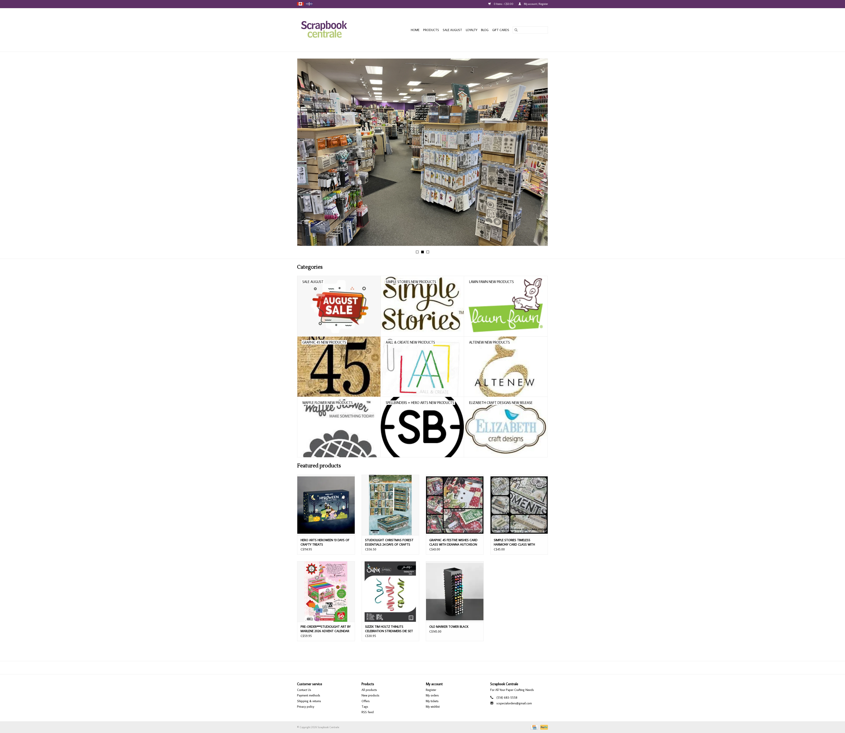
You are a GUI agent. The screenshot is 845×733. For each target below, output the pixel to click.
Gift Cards (500, 30)
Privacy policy (305, 707)
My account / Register (535, 4)
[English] (300, 4)
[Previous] (306, 153)
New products (370, 695)
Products (431, 30)
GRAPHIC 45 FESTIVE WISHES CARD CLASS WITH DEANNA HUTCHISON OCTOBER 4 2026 (453, 542)
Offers (366, 701)
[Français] (309, 4)
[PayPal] (543, 727)
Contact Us (304, 690)
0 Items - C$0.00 (503, 4)
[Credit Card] (534, 727)
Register (431, 690)
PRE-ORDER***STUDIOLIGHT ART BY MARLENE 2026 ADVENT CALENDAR (326, 629)
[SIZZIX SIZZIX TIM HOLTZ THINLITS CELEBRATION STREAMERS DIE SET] (390, 591)
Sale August (452, 30)
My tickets (432, 701)
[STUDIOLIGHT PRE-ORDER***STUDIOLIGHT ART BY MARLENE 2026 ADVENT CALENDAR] (326, 591)
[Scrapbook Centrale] (332, 30)
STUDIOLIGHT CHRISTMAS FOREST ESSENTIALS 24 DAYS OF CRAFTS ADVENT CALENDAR (389, 542)
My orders (432, 695)
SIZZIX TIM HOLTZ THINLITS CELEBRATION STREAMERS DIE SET (389, 629)
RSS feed (368, 712)
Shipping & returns (309, 701)
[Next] (539, 153)
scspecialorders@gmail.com (514, 703)
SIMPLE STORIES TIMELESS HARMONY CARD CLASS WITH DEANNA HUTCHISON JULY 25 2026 (518, 542)
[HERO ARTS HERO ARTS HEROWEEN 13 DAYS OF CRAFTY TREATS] (326, 505)
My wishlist (433, 707)
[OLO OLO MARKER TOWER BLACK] (455, 591)
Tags (365, 707)
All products (369, 690)
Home (415, 30)
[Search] (516, 29)
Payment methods (308, 695)
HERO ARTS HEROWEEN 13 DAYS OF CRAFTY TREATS (325, 542)
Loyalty (471, 30)
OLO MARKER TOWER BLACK (448, 627)
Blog (485, 30)
